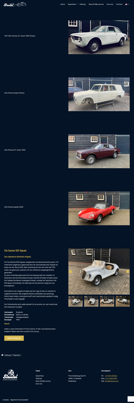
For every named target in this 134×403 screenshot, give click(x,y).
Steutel (15, 4)
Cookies (6, 400)
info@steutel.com (112, 381)
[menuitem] (62, 4)
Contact (119, 4)
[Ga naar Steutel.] (2, 355)
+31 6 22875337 (111, 378)
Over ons (110, 4)
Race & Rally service (96, 4)
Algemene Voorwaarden (19, 400)
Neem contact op (14, 338)
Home (62, 4)
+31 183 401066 (111, 376)
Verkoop (82, 4)
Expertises (72, 4)
